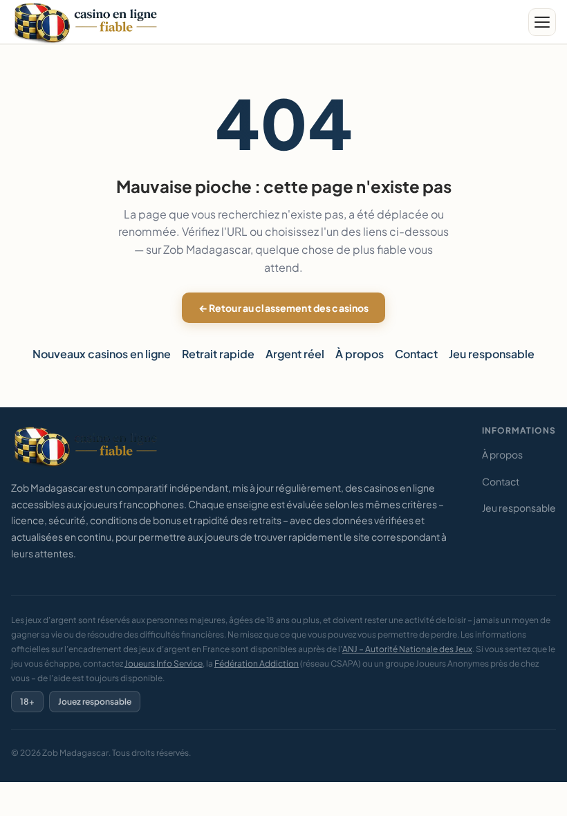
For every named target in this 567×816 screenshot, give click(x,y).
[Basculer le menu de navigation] (542, 22)
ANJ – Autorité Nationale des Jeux (407, 649)
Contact (416, 353)
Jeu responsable (492, 353)
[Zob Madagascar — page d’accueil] (87, 22)
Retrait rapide (218, 353)
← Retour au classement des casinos (283, 308)
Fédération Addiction (256, 663)
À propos (359, 353)
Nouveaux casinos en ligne (101, 353)
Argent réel (295, 353)
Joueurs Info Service (163, 663)
